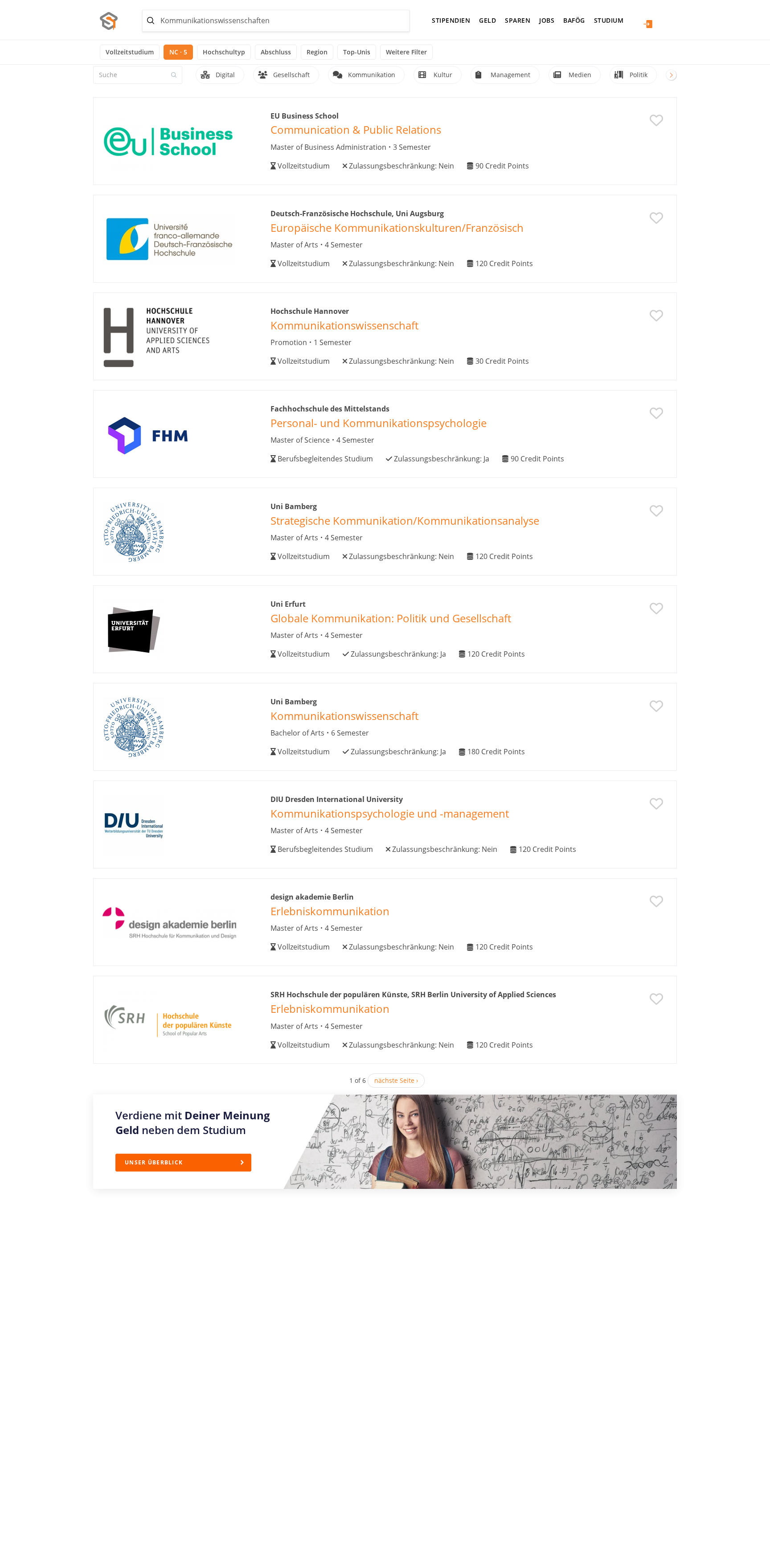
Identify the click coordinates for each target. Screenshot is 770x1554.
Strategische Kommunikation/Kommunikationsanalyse (404, 520)
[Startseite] (112, 21)
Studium (609, 20)
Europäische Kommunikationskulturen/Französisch (397, 227)
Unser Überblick (154, 1162)
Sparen (517, 20)
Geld (487, 20)
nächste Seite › (396, 1080)
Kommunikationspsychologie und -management (389, 813)
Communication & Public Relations (355, 129)
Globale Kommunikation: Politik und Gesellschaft (390, 618)
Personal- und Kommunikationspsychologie (378, 422)
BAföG (574, 20)
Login (648, 24)
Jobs (546, 20)
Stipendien (451, 20)
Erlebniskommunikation (329, 911)
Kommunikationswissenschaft (344, 325)
